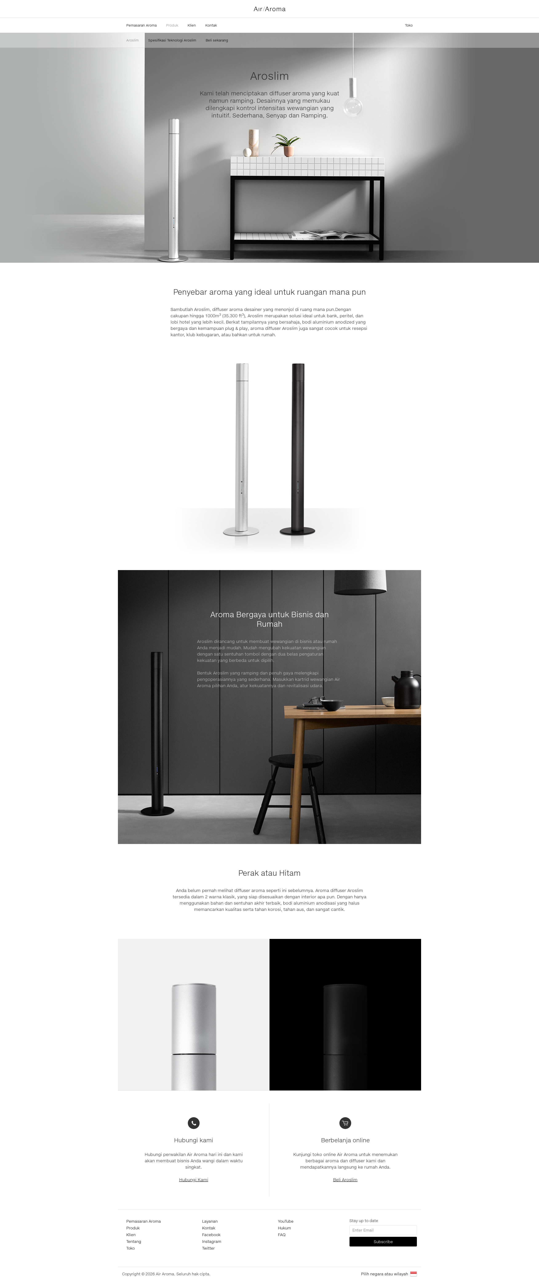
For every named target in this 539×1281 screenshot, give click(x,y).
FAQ (282, 1234)
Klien (192, 25)
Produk (172, 25)
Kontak (211, 25)
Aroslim (132, 40)
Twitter (208, 1248)
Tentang (133, 1241)
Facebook (211, 1234)
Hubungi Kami (193, 1179)
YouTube (286, 1221)
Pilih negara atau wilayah (384, 1274)
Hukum (284, 1228)
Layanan (210, 1221)
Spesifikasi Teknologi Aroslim (172, 40)
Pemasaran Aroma (141, 25)
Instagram (211, 1241)
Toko (409, 25)
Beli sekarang (217, 40)
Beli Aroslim (345, 1179)
